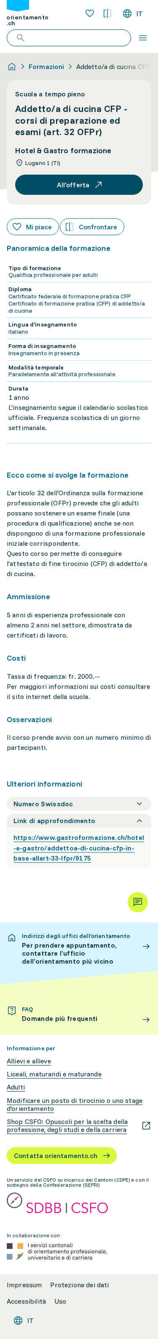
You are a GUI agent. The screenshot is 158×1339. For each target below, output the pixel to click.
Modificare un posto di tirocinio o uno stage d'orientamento (74, 1105)
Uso (60, 1301)
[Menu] (142, 37)
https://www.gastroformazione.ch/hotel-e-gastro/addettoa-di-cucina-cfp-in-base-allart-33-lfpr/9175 (78, 848)
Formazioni (46, 66)
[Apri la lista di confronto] (107, 13)
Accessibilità (26, 1301)
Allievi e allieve (29, 1061)
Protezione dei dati (79, 1285)
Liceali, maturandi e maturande (54, 1074)
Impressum (24, 1285)
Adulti (16, 1087)
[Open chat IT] (138, 902)
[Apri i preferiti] (89, 13)
